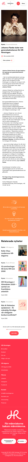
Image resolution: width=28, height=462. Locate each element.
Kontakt (3, 389)
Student (3, 352)
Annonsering (4, 399)
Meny (23, 3)
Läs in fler (14, 333)
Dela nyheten (6, 60)
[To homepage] (3, 3)
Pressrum (3, 403)
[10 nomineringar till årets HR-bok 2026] (22, 266)
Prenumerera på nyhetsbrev (8, 441)
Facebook (4, 385)
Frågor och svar (5, 358)
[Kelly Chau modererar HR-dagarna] (22, 250)
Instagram (4, 381)
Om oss (3, 355)
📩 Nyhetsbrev (10, 3)
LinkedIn (3, 378)
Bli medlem (4, 349)
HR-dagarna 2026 (6, 367)
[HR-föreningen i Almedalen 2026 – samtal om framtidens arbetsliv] (22, 281)
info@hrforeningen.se (7, 393)
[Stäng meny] (18, 3)
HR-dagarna (5, 363)
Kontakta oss (5, 396)
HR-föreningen (5, 345)
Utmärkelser (4, 370)
